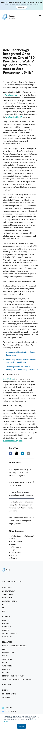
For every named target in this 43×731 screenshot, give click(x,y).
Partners (6, 623)
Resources (7, 642)
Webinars (6, 697)
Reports (14, 558)
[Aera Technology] (9, 17)
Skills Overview (8, 591)
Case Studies (16, 553)
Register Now (22, 7)
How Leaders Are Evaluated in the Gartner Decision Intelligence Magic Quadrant (21, 521)
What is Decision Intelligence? (22, 536)
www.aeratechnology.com (12, 441)
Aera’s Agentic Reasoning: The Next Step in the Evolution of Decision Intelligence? (20, 472)
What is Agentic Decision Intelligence (17, 679)
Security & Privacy (9, 633)
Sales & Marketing (9, 601)
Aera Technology (11, 95)
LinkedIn (9, 708)
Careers (5, 630)
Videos (13, 544)
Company (6, 616)
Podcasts (14, 555)
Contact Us (7, 637)
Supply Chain (7, 594)
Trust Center (11, 711)
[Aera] (6, 579)
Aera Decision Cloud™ (13, 117)
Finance (5, 604)
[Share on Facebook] (10, 453)
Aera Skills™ (7, 587)
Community (6, 627)
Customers (7, 684)
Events (5, 690)
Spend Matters (8, 379)
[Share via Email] (28, 453)
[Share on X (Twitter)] (16, 453)
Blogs (13, 550)
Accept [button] (21, 726)
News (13, 539)
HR (3, 608)
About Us (6, 620)
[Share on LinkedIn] (22, 453)
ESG (3, 611)
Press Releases (16, 541)
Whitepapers (16, 547)
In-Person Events (9, 694)
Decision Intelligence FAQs (13, 676)
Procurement (7, 598)
